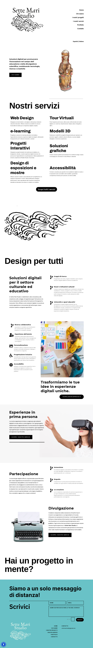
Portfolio (54, 634)
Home (56, 626)
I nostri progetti (78, 17)
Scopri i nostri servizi (20, 437)
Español (75, 41)
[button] (3, 644)
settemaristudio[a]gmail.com (68, 628)
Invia (79, 619)
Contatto (54, 636)
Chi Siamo (54, 628)
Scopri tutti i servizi (46, 189)
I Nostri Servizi (52, 632)
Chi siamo (15, 75)
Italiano (81, 41)
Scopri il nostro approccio (71, 396)
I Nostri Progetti (52, 630)
